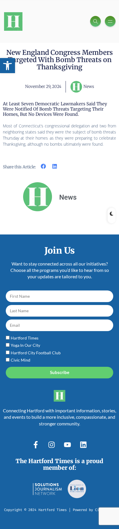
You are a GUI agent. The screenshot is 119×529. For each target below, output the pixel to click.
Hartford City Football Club (36, 352)
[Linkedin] (83, 444)
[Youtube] (67, 444)
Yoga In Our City (25, 345)
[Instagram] (51, 444)
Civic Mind (20, 360)
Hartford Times (24, 337)
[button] (7, 65)
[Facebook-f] (36, 444)
